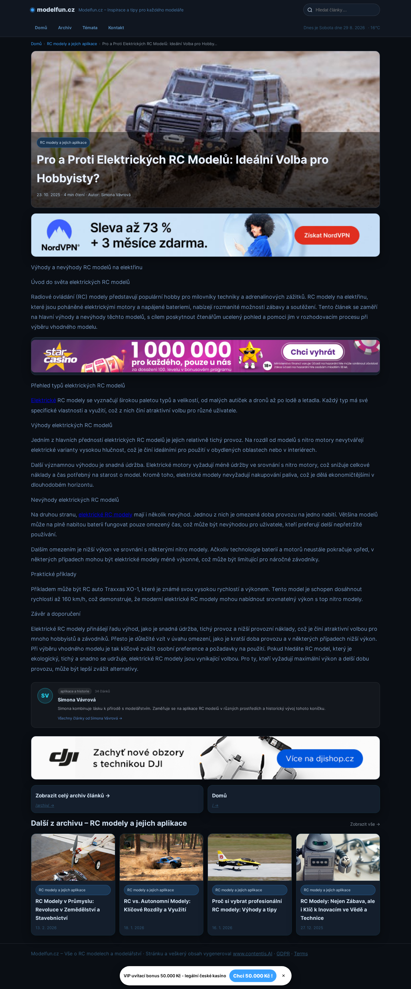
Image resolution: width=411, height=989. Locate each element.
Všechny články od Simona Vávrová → (90, 718)
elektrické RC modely (105, 514)
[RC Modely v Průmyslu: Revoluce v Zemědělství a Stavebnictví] (73, 884)
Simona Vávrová (77, 700)
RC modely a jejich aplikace (72, 43)
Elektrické (43, 400)
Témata (89, 27)
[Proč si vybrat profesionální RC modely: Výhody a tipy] (250, 884)
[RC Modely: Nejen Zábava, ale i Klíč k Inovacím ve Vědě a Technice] (338, 884)
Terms (301, 953)
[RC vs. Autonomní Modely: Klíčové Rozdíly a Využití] (161, 884)
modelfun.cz (56, 9)
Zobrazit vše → (365, 824)
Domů (41, 27)
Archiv (65, 27)
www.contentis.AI (252, 953)
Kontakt (116, 27)
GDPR (283, 953)
